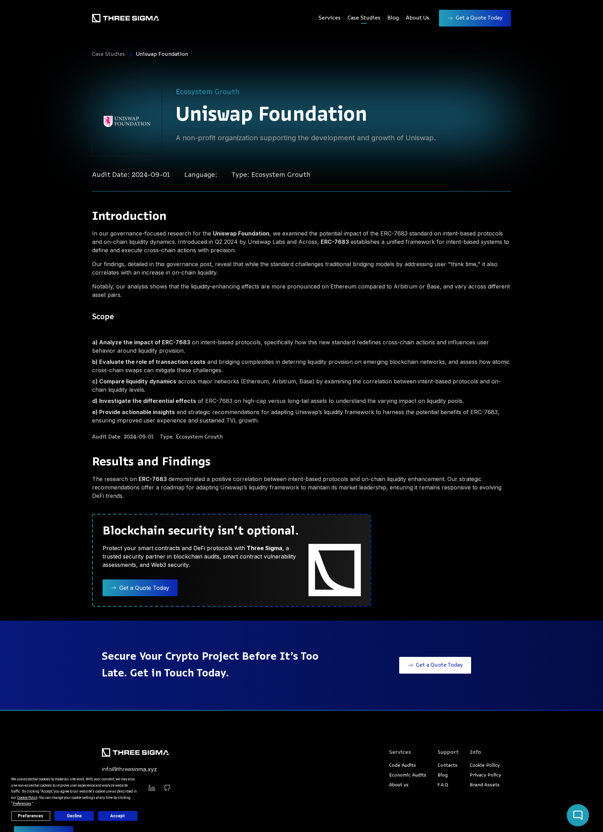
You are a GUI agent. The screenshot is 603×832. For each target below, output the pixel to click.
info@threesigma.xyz (129, 769)
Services (330, 18)
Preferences (30, 816)
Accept (117, 816)
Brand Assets (485, 785)
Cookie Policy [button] (27, 798)
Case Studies (364, 18)
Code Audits (402, 765)
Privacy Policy (485, 775)
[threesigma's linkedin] (152, 788)
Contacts (447, 765)
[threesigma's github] (167, 788)
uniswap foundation (162, 54)
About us (399, 785)
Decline (74, 816)
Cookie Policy (485, 765)
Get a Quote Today (479, 18)
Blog (393, 18)
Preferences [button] (22, 803)
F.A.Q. (443, 785)
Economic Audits (407, 775)
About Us (417, 18)
